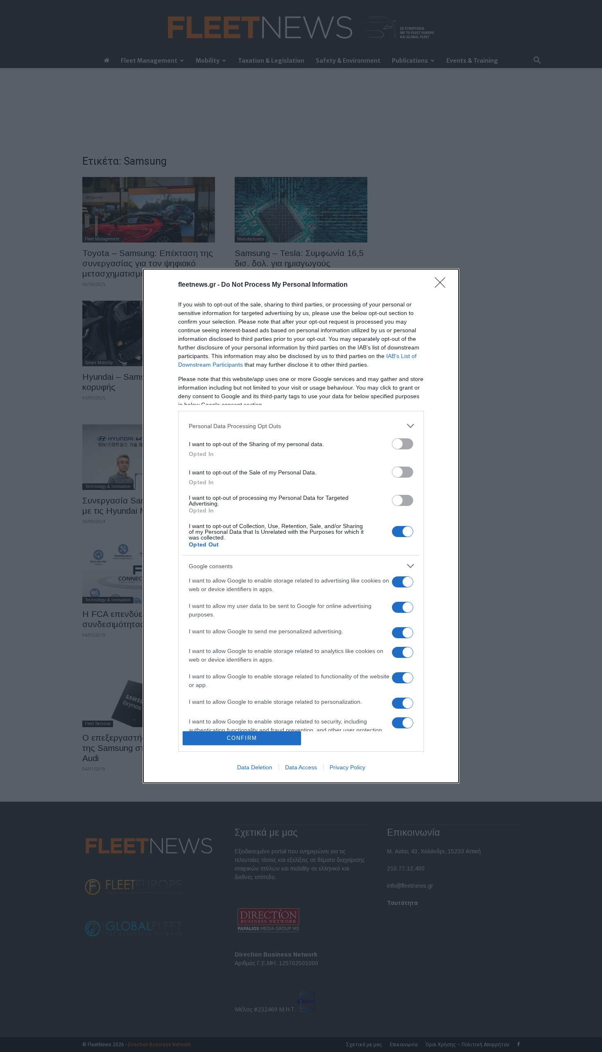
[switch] (402, 443)
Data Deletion (254, 767)
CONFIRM (242, 738)
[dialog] (301, 525)
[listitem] (301, 426)
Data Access (301, 767)
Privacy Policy (347, 767)
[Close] (442, 285)
